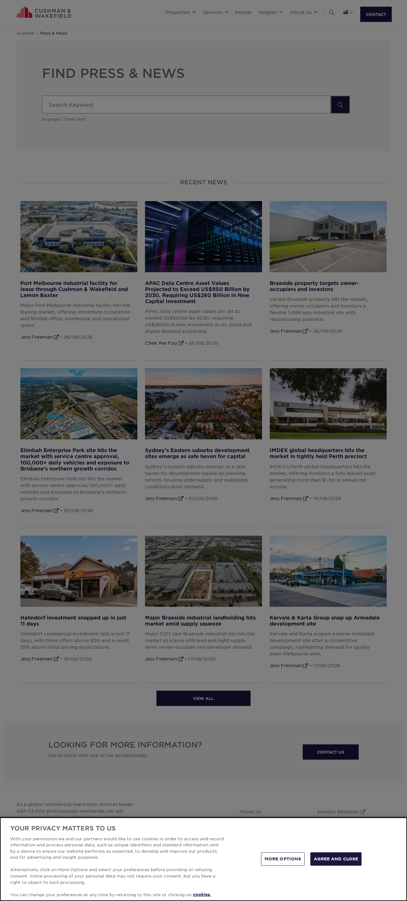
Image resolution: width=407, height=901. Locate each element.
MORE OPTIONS (283, 858)
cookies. (202, 894)
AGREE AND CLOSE (336, 858)
